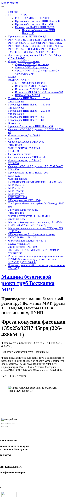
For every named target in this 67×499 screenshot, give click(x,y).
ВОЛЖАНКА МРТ (19, 79)
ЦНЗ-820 (13, 169)
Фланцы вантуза (17, 178)
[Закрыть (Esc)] (2, 423)
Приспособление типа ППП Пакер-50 (30, 126)
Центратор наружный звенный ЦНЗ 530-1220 (35, 181)
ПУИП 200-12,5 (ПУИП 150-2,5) (27, 225)
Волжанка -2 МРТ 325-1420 (31, 86)
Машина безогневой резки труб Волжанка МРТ (27, 283)
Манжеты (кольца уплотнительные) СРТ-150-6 (35, 222)
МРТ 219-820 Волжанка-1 (30, 82)
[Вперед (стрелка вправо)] (6, 426)
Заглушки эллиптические (23, 209)
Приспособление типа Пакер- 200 (28, 172)
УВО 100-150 (16, 212)
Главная (13, 11)
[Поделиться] (6, 423)
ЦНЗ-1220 (14, 175)
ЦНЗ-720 (13, 163)
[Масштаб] (13, 423)
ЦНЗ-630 (13, 150)
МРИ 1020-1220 (17, 197)
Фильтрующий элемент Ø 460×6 (27, 240)
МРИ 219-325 (16, 188)
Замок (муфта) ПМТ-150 (22, 246)
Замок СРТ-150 (17, 218)
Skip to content (9, 2)
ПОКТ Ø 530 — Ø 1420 (22, 237)
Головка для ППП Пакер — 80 (26, 120)
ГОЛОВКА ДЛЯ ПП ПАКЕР (32, 17)
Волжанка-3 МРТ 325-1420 (31, 89)
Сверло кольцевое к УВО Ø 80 (26, 141)
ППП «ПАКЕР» (17, 14)
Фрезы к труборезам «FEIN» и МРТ (29, 215)
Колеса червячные (19, 243)
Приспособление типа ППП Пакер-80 (37, 21)
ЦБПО (12, 76)
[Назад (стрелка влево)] (2, 426)
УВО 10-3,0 (15, 144)
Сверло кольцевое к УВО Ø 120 (27, 157)
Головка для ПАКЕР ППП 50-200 (34, 27)
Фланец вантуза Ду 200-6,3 (24, 147)
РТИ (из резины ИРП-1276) (24, 200)
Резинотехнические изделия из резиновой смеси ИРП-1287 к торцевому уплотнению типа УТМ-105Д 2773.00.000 (36, 259)
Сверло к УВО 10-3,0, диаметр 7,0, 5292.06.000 (35, 166)
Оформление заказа (19, 154)
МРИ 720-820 (16, 194)
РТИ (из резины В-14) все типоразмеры (31, 234)
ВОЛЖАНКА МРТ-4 (27, 95)
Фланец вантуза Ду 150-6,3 (24, 135)
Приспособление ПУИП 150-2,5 (27, 36)
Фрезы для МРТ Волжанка (24, 61)
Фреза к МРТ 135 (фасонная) (32, 64)
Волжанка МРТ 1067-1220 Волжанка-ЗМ (39, 92)
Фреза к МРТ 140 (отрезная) (31, 67)
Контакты (14, 123)
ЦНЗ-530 (13, 138)
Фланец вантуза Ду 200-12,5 (24, 160)
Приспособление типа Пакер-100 (34, 24)
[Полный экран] (9, 423)
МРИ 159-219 (16, 184)
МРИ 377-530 (16, 191)
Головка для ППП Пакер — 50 (26, 116)
